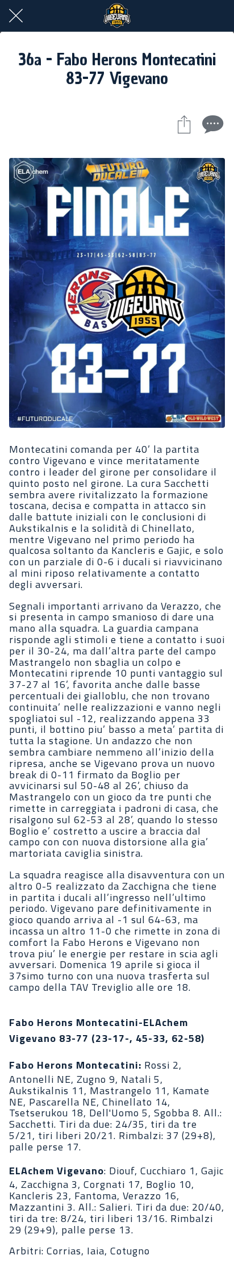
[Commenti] (211, 123)
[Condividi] (184, 123)
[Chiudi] (16, 16)
